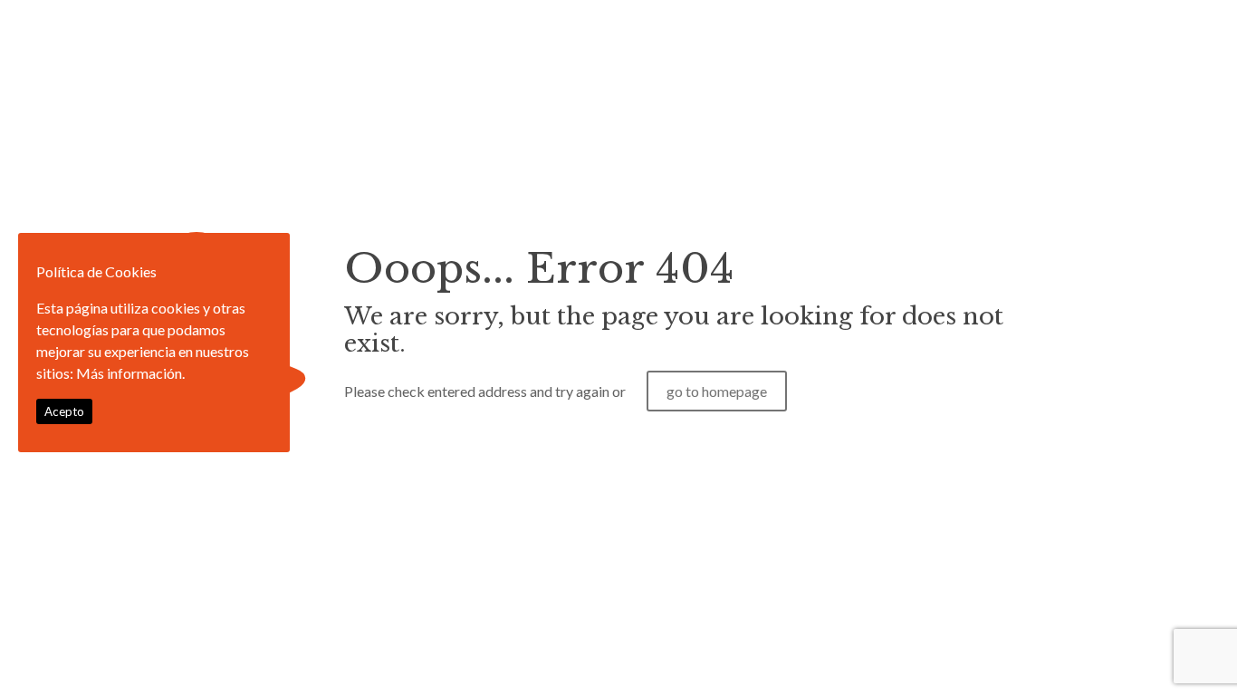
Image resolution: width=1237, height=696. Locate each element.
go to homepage (716, 391)
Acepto (64, 411)
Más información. (130, 373)
